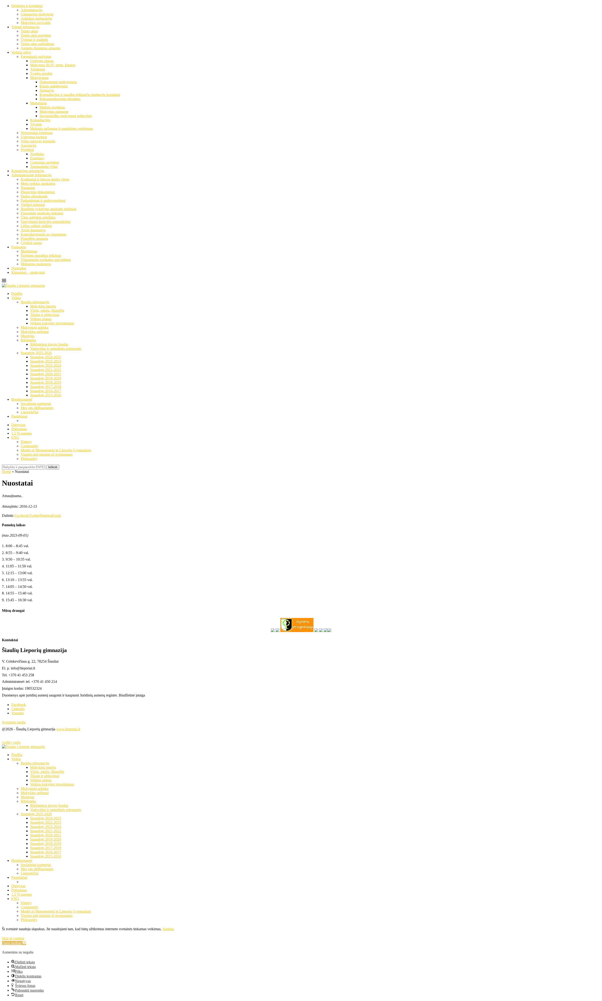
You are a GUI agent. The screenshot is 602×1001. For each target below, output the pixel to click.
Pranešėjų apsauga (34, 239)
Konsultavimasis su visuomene (43, 234)
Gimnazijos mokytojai (37, 14)
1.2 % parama (21, 433)
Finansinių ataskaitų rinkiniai (42, 213)
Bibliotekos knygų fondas (49, 344)
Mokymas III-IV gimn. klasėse (52, 65)
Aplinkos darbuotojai (36, 18)
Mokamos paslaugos (36, 264)
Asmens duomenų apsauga (40, 48)
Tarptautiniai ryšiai (44, 167)
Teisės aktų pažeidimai (37, 44)
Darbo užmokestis (34, 196)
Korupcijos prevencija (27, 171)
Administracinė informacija (31, 175)
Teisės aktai (29, 31)
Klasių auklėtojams (54, 86)
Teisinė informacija (25, 27)
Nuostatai (28, 188)
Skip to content (13, 938)
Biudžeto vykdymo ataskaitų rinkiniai (48, 209)
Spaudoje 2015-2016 (45, 395)
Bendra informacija (35, 302)
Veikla (16, 298)
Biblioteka (28, 340)
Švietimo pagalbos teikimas (41, 255)
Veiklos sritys (21, 52)
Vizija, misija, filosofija (47, 311)
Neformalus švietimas (37, 133)
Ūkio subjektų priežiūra (38, 217)
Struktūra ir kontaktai (27, 6)
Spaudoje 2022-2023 (45, 361)
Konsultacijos (40, 120)
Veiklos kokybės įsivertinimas (52, 323)
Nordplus (37, 154)
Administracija (31, 10)
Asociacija (28, 145)
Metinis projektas (52, 107)
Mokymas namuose (54, 112)
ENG (15, 437)
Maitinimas (29, 251)
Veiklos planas (40, 319)
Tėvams (36, 124)
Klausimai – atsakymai (28, 272)
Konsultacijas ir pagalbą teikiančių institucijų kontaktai (80, 95)
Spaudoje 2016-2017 (45, 391)
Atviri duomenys (33, 230)
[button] (14, 943)
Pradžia (16, 294)
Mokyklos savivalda (36, 23)
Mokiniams (38, 103)
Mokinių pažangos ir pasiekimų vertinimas (61, 129)
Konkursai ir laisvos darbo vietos (45, 179)
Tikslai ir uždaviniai (44, 315)
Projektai (27, 150)
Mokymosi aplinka (34, 327)
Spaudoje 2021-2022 (45, 370)
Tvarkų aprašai (41, 73)
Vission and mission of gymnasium (46, 454)
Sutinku (168, 929)
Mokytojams (39, 78)
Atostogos (37, 69)
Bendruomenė (21, 399)
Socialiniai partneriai (36, 404)
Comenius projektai (44, 162)
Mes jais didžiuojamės (37, 408)
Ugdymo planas (42, 61)
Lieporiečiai (29, 412)
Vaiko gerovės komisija (38, 141)
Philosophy (29, 459)
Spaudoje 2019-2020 (45, 378)
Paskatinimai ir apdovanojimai (43, 200)
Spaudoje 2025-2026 (36, 353)
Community (29, 446)
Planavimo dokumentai (38, 192)
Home (6, 472)
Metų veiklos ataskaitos (38, 184)
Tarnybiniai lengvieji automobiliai (46, 222)
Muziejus (27, 336)
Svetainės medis (14, 722)
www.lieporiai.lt (68, 729)
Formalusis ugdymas (36, 57)
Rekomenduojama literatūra (60, 99)
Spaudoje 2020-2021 (45, 374)
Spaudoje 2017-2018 (45, 387)
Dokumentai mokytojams (58, 82)
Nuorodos (18, 268)
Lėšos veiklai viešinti (36, 226)
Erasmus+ (37, 158)
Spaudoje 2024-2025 (45, 357)
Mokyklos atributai (35, 332)
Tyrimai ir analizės (34, 40)
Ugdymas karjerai (34, 137)
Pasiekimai (19, 416)
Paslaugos (18, 247)
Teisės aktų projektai (36, 35)
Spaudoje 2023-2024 (45, 366)
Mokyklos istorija (43, 306)
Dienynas (18, 425)
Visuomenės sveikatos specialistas (46, 260)
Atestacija (47, 90)
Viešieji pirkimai (33, 205)
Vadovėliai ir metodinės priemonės (55, 349)
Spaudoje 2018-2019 (45, 382)
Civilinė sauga (31, 243)
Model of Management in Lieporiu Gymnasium (56, 450)
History (26, 442)
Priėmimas (19, 429)
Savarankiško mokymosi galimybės (66, 116)
